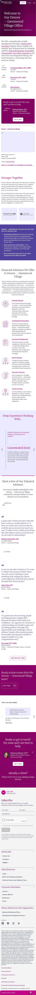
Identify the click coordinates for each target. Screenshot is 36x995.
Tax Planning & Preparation (20, 321)
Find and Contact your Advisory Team (14, 880)
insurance (26, 53)
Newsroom (5, 898)
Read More (9, 722)
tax (14, 53)
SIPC (30, 944)
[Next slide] (34, 449)
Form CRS (3, 978)
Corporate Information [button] (10, 887)
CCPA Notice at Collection (8, 982)
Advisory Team (28, 777)
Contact (23, 3)
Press (4, 901)
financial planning (16, 51)
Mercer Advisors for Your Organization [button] (17, 908)
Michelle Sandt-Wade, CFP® (10, 539)
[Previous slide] (1, 716)
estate (18, 53)
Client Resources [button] (8, 869)
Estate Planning (17, 357)
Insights (5, 862)
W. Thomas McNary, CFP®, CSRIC (21, 68)
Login (29, 3)
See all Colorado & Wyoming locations (16, 165)
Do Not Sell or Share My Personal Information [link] (13, 985)
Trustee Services (17, 389)
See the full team (18, 658)
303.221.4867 (10, 161)
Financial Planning (17, 300)
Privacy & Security (6, 971)
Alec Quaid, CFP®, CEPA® (9, 643)
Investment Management (20, 339)
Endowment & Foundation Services (13, 915)
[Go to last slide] (1, 449)
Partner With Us (7, 894)
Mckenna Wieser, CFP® (20, 109)
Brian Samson (15, 87)
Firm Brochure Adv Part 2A (8, 975)
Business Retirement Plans (11, 912)
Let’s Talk (18, 119)
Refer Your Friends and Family (12, 877)
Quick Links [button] (6, 852)
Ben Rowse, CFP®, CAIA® (18, 77)
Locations (5, 859)
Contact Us (6, 856)
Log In (4, 874)
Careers (5, 891)
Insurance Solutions (18, 372)
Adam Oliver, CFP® (7, 585)
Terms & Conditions (6, 968)
